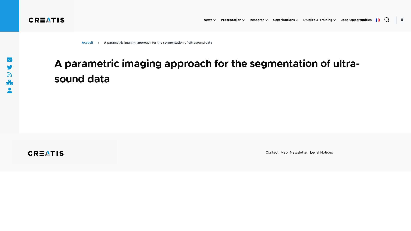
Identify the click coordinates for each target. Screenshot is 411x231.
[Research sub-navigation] (267, 20)
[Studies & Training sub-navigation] (334, 20)
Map (284, 152)
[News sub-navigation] (214, 20)
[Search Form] (387, 20)
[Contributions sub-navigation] (297, 20)
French (378, 20)
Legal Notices (321, 152)
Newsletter (299, 152)
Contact (272, 152)
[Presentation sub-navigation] (243, 20)
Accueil (87, 42)
